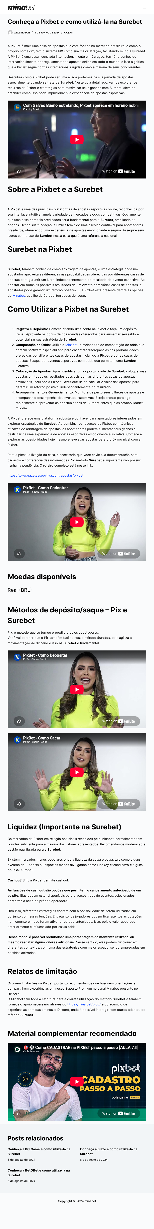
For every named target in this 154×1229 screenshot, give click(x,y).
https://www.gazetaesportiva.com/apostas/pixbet (45, 475)
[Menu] (144, 7)
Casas (68, 32)
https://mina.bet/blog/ (84, 1004)
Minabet (19, 295)
